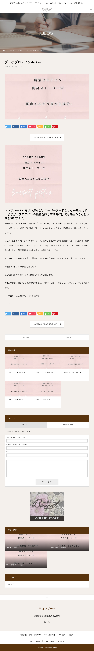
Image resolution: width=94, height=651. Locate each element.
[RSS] (49, 622)
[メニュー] (90, 9)
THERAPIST (61, 641)
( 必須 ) (16, 437)
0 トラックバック (68, 424)
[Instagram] (45, 622)
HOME (32, 641)
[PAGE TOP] (47, 597)
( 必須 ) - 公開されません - (17, 444)
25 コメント (26, 424)
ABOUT (38, 641)
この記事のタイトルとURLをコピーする (47, 137)
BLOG (52, 641)
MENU (46, 641)
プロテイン (18, 67)
